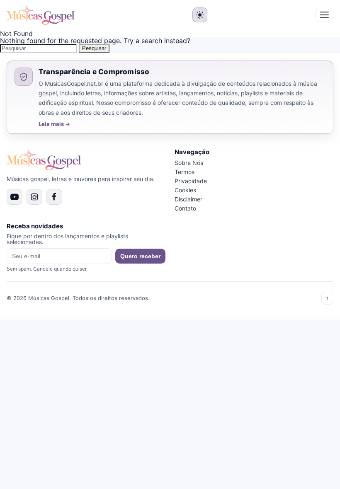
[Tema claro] (199, 14)
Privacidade (191, 180)
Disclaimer (188, 199)
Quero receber (140, 256)
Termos (184, 171)
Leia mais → (54, 124)
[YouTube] (14, 197)
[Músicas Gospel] (41, 15)
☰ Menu (324, 15)
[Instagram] (34, 197)
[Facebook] (54, 197)
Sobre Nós (189, 162)
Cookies (185, 190)
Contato (185, 208)
